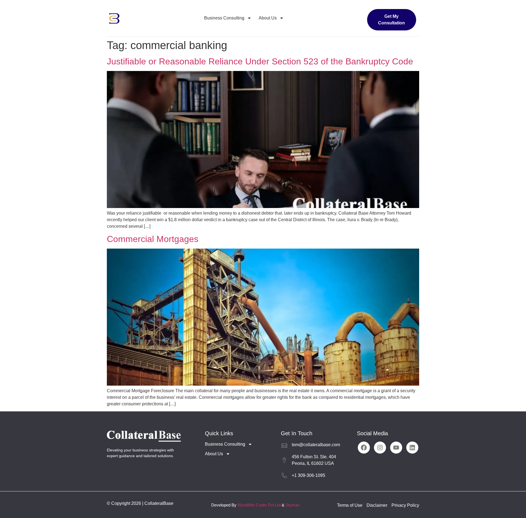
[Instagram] (380, 448)
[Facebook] (364, 448)
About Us (268, 18)
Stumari (292, 505)
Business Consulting (224, 18)
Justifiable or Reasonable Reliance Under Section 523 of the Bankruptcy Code (260, 61)
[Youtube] (396, 448)
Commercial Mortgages (152, 239)
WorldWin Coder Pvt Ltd (259, 505)
